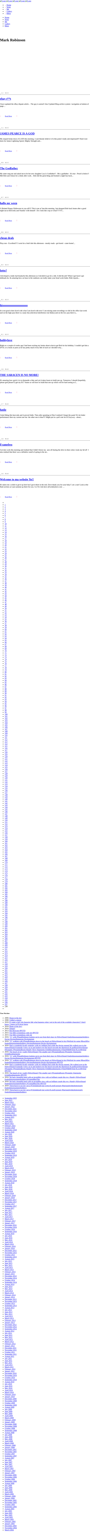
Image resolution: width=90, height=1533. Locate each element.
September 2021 (11, 1115)
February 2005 (10, 1522)
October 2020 (10, 1128)
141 (6, 801)
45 (6, 598)
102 (6, 719)
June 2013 (8, 1312)
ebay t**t (5, 98)
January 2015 (10, 1274)
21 (6, 547)
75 (6, 661)
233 (6, 996)
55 (6, 619)
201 (6, 928)
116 (6, 748)
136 (6, 790)
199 (6, 924)
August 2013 (9, 1308)
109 (6, 733)
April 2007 (9, 1466)
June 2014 (8, 1287)
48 (6, 604)
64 (6, 638)
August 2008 (9, 1433)
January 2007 (10, 1473)
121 (6, 759)
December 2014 (11, 1276)
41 (6, 589)
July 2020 (8, 1134)
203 (6, 932)
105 (6, 725)
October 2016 (10, 1229)
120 (6, 757)
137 (6, 793)
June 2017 (8, 1212)
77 (6, 666)
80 (6, 672)
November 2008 (11, 1426)
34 (6, 575)
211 (6, 949)
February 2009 (10, 1420)
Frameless (6, 444)
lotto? (3, 270)
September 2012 (11, 1329)
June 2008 (8, 1437)
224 (6, 977)
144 (6, 807)
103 (6, 721)
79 (6, 670)
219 (6, 966)
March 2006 (9, 1494)
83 (6, 678)
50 (6, 608)
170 (6, 862)
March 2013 (9, 1318)
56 (6, 621)
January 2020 (10, 1147)
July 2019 (8, 1160)
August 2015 (9, 1259)
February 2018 (10, 1196)
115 (6, 746)
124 (6, 765)
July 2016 (8, 1236)
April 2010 (9, 1390)
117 (6, 750)
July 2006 (8, 1486)
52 (6, 613)
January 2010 (10, 1397)
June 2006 (8, 1488)
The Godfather (9, 168)
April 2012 (9, 1339)
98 (6, 710)
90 (6, 693)
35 (6, 577)
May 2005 (8, 1515)
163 (6, 848)
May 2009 (8, 1414)
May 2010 (8, 1388)
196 (6, 918)
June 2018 (8, 1187)
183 (6, 890)
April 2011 (9, 1365)
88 (6, 689)
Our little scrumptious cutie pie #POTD (23, 1033)
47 (6, 602)
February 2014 (10, 1295)
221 (6, 970)
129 (6, 776)
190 (6, 905)
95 (6, 704)
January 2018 (10, 1198)
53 (6, 615)
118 (6, 752)
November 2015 (11, 1253)
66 (6, 642)
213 (6, 953)
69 (6, 649)
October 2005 (10, 1505)
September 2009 (11, 1405)
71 (6, 653)
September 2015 (11, 1257)
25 (6, 556)
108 (6, 731)
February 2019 (10, 1170)
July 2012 (8, 1333)
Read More (8, 116)
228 (6, 985)
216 (6, 960)
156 (6, 833)
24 (6, 553)
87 (6, 687)
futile (3, 409)
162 (6, 846)
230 (6, 989)
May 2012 (8, 1337)
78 (6, 668)
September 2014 (11, 1282)
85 (6, 683)
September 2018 (11, 1181)
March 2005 (9, 1519)
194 (6, 913)
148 (6, 816)
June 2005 (8, 1513)
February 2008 (10, 1445)
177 (6, 877)
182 (6, 888)
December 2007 (11, 1450)
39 (6, 585)
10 (6, 524)
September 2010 (11, 1380)
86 (6, 685)
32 (6, 570)
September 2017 (11, 1206)
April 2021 (9, 1121)
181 (6, 886)
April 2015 (9, 1268)
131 (6, 780)
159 (6, 839)
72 (6, 655)
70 (6, 651)
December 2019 (11, 1149)
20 (6, 545)
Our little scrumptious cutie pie (20, 1035)
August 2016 (9, 1234)
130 (6, 778)
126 (6, 769)
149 (6, 818)
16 (6, 536)
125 (6, 767)
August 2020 (9, 1132)
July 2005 (8, 1511)
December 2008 (11, 1424)
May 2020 (8, 1138)
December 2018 (11, 1174)
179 (6, 882)
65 (6, 640)
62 (6, 634)
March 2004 (9, 1530)
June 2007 (8, 1462)
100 (6, 714)
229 (6, 987)
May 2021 (8, 1119)
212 (6, 951)
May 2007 (8, 1464)
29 (6, 564)
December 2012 (11, 1325)
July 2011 (8, 1359)
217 (6, 962)
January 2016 (10, 1248)
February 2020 (10, 1145)
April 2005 (9, 1517)
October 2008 (10, 1428)
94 (6, 702)
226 (6, 981)
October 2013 (10, 1303)
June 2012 (8, 1335)
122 (6, 761)
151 (6, 822)
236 (6, 1002)
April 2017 (9, 1217)
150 (6, 820)
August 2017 (9, 1208)
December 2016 (11, 1225)
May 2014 (8, 1289)
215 (6, 958)
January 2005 (10, 1524)
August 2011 (9, 1356)
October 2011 (10, 1352)
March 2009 (9, 1418)
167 (6, 856)
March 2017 (9, 1219)
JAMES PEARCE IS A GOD (17, 133)
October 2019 (10, 1153)
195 (6, 915)
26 (6, 558)
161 (6, 843)
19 (6, 543)
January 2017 (10, 1223)
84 (6, 680)
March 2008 (9, 1443)
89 (6, 691)
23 (6, 551)
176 (6, 875)
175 (6, 873)
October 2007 (10, 1454)
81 (6, 674)
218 (6, 964)
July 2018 (8, 1185)
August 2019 (9, 1157)
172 (6, 867)
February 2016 (10, 1246)
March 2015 (9, 1270)
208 (6, 943)
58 (6, 625)
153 (6, 826)
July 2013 (8, 1310)
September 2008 (11, 1431)
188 (6, 901)
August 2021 (9, 1117)
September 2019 (11, 1155)
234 (6, 998)
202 (6, 930)
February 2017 (10, 1221)
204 (6, 934)
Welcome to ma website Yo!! (17, 479)
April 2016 (9, 1242)
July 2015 (8, 1261)
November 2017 (11, 1202)
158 (6, 837)
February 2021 (10, 1126)
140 (6, 799)
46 (6, 600)
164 (6, 850)
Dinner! (12, 1029)
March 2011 (9, 1367)
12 (6, 528)
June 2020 (8, 1136)
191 (6, 907)
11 (5, 526)
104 (6, 723)
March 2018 (9, 1193)
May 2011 (8, 1363)
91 (6, 695)
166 (6, 854)
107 (6, 729)
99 (6, 712)
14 (6, 532)
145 (6, 810)
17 (6, 539)
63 (6, 636)
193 (6, 911)
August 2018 (9, 1183)
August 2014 (9, 1284)
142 (6, 803)
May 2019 (8, 1164)
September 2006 (11, 1481)
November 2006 (11, 1477)
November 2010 (11, 1375)
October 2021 (10, 1113)
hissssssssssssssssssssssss (14, 305)
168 (6, 858)
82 (6, 676)
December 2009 (11, 1399)
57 (6, 623)
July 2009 (8, 1409)
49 (6, 606)
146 (6, 812)
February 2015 (10, 1272)
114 (6, 744)
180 (6, 884)
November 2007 (11, 1452)
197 (6, 920)
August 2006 (9, 1483)
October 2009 (10, 1403)
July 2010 (8, 1384)
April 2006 (9, 1492)
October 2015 (10, 1255)
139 (6, 797)
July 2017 (8, 1210)
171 (6, 865)
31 (6, 568)
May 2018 (8, 1189)
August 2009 (9, 1407)
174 (6, 871)
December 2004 (11, 1526)
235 (6, 1000)
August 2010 (9, 1382)
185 (6, 894)
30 (6, 566)
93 (6, 699)
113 (6, 742)
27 (6, 560)
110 (6, 735)
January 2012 (10, 1346)
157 (6, 835)
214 (6, 956)
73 (6, 657)
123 (6, 763)
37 (6, 581)
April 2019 (9, 1166)
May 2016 (8, 1240)
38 (6, 583)
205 (6, 937)
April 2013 (9, 1316)
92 (6, 697)
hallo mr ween (8, 203)
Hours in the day (15, 1018)
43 (6, 594)
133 (6, 784)
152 (6, 824)
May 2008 (8, 1439)
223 (6, 975)
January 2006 (10, 1498)
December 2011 (10, 1348)
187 (6, 898)
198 (6, 922)
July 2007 (8, 1460)
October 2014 (10, 1280)
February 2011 (10, 1369)
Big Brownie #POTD (17, 1031)
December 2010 (11, 1373)
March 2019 (9, 1168)
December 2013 (11, 1299)
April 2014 (9, 1291)
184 (6, 892)
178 (6, 879)
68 (6, 647)
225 (6, 979)
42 (6, 592)
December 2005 (11, 1500)
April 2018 (9, 1191)
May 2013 (8, 1314)
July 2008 (8, 1435)
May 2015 (8, 1265)
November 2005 (11, 1502)
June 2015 (8, 1263)
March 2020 (9, 1143)
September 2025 (11, 1098)
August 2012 (9, 1331)
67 (6, 644)
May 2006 (8, 1490)
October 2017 (10, 1204)
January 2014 (10, 1297)
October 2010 (10, 1378)
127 (6, 771)
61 (6, 632)
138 (6, 795)
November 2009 (11, 1401)
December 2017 (11, 1200)
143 (6, 805)
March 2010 (9, 1392)
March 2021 (9, 1124)
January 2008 (10, 1447)
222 (6, 973)
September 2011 (11, 1354)
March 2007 (9, 1469)
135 (6, 788)
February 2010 (10, 1395)
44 (6, 596)
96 (6, 706)
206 (6, 939)
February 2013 (10, 1320)
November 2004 (11, 1528)
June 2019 (8, 1162)
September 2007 (11, 1456)
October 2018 (10, 1179)
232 (6, 994)
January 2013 (10, 1323)
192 (6, 909)
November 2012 (11, 1327)
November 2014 (11, 1278)
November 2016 (11, 1227)
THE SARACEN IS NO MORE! (19, 374)
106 (6, 727)
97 (6, 708)
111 (6, 738)
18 (6, 541)
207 (6, 941)
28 (6, 562)
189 (6, 903)
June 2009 (8, 1411)
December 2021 (11, 1109)
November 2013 (11, 1301)
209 (6, 945)
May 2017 (8, 1215)
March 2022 (9, 1102)
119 (6, 755)
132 (6, 782)
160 (6, 841)
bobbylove (6, 340)
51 (6, 611)
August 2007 (9, 1458)
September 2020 (11, 1130)
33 (6, 572)
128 (6, 774)
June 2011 (8, 1361)
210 (6, 947)
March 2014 (9, 1293)
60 (6, 630)
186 (6, 896)
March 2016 (9, 1244)
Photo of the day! (15, 1026)
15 (6, 534)
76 (6, 663)
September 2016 (11, 1232)
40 (6, 587)
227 (6, 983)
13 (6, 530)
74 (6, 659)
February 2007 (10, 1471)
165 (6, 852)
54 (6, 617)
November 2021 (11, 1111)
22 (6, 549)
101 (6, 716)
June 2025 (8, 1100)
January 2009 (10, 1422)
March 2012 (9, 1342)
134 (6, 786)
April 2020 (9, 1140)
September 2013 (11, 1306)
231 (6, 992)
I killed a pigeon (15, 1020)
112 (6, 740)
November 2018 (11, 1176)
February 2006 (10, 1496)
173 (6, 869)
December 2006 (11, 1475)
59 (6, 627)
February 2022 (10, 1105)
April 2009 (9, 1416)
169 (6, 860)
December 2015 (11, 1251)
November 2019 (11, 1151)
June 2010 (8, 1386)
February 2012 (10, 1344)
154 (6, 829)
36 (6, 579)
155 (6, 831)
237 (6, 1004)
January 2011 (10, 1371)
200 (6, 926)
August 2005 (9, 1509)
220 (6, 968)
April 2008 (9, 1441)
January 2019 (10, 1172)
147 (6, 814)
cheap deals (7, 237)
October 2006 (10, 1479)
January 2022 (10, 1107)
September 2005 (11, 1507)
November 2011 (11, 1350)
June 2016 (8, 1238)
